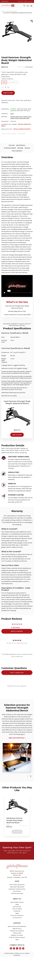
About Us (20, 1)
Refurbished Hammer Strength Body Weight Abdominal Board (14, 820)
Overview (12, 145)
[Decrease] (2, 87)
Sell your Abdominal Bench (21, 129)
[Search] (24, 5)
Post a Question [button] (16, 672)
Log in (31, 1)
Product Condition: (7, 79)
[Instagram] (17, 948)
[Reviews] (25, 67)
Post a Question (17, 150)
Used (4, 82)
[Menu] (31, 5)
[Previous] (27, 776)
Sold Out (17, 832)
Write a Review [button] (17, 631)
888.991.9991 (5, 1)
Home (3, 11)
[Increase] (8, 87)
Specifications (20, 145)
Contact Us (26, 1)
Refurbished (13, 82)
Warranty (20, 148)
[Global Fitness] (7, 5)
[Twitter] (14, 948)
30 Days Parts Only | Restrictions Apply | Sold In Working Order (20, 117)
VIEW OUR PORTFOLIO (16, 738)
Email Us (13, 121)
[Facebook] (11, 948)
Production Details (10, 148)
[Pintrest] (23, 948)
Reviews (27, 148)
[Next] (30, 776)
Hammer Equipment (11, 11)
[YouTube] (20, 948)
